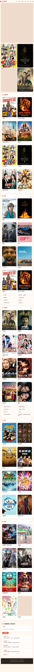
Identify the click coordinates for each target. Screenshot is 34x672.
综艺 (25, 1)
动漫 (28, 1)
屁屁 (4, 1)
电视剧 (22, 1)
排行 (33, 1)
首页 (16, 1)
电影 (19, 1)
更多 (31, 196)
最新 (30, 1)
